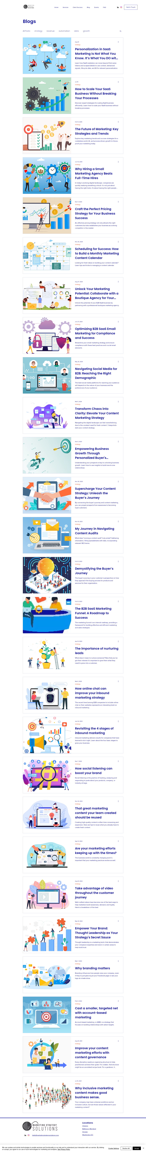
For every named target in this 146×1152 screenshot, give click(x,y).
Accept (136, 1148)
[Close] (143, 1148)
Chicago (85, 1126)
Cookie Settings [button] (113, 1148)
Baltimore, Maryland (89, 1129)
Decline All (126, 1148)
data (76, 31)
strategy (38, 31)
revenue (51, 31)
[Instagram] (121, 7)
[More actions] (119, 42)
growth (86, 31)
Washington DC (87, 1135)
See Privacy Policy (64, 1149)
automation (64, 31)
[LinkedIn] (118, 7)
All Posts (26, 31)
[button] (120, 31)
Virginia (85, 1132)
